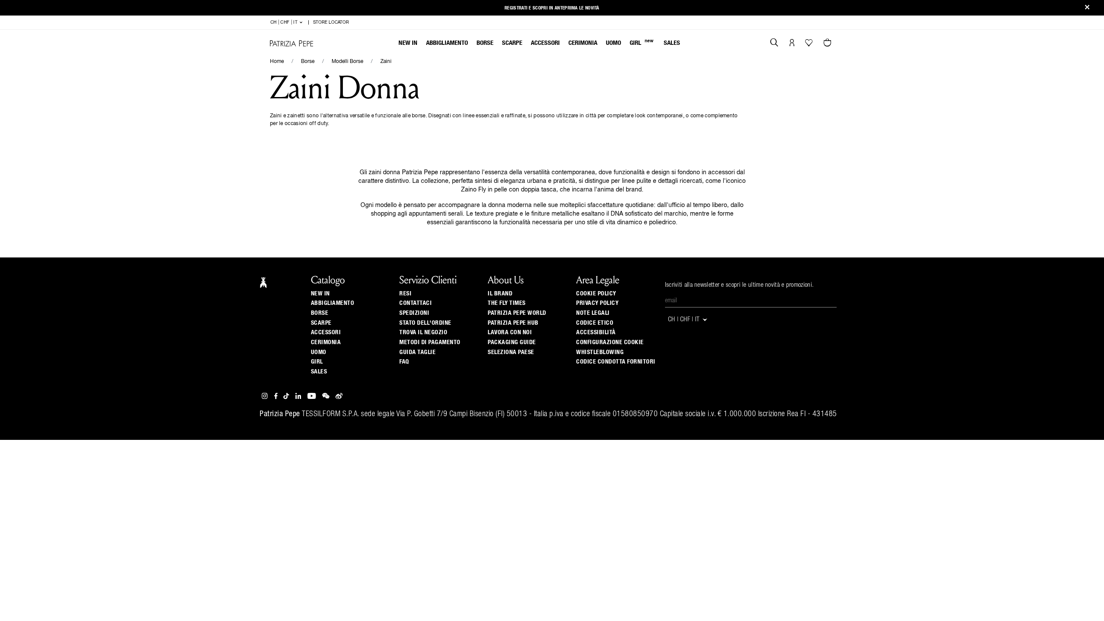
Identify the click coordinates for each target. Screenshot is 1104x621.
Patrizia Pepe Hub (513, 323)
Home (277, 61)
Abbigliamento (447, 43)
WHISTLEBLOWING (600, 352)
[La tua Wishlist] (809, 45)
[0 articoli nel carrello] (828, 43)
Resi (405, 294)
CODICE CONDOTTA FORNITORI (616, 362)
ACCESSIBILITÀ (596, 332)
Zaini (386, 61)
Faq (404, 362)
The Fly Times (507, 303)
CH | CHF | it (284, 22)
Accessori (545, 43)
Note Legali (593, 313)
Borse (485, 43)
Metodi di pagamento (430, 342)
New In (407, 43)
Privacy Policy (597, 303)
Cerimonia (582, 43)
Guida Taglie (417, 352)
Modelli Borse (347, 61)
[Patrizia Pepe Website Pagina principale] (291, 43)
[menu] (539, 44)
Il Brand (500, 294)
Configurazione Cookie (610, 342)
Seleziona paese (511, 352)
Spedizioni (414, 313)
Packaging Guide (512, 342)
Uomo (613, 43)
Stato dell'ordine (425, 323)
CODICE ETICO (594, 323)
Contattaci (415, 303)
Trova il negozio (423, 332)
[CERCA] (774, 43)
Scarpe (512, 43)
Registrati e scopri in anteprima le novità (552, 8)
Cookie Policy (596, 294)
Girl (641, 42)
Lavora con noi (510, 332)
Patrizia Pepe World (517, 313)
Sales (672, 43)
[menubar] (539, 44)
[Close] (1087, 8)
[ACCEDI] (792, 43)
